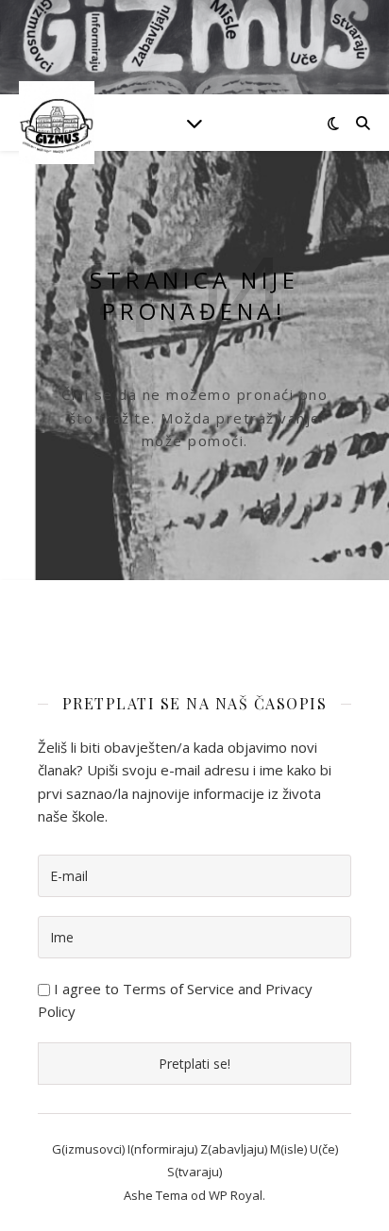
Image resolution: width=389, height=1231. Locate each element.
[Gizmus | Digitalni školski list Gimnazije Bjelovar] (56, 122)
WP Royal (235, 1195)
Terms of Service (178, 988)
